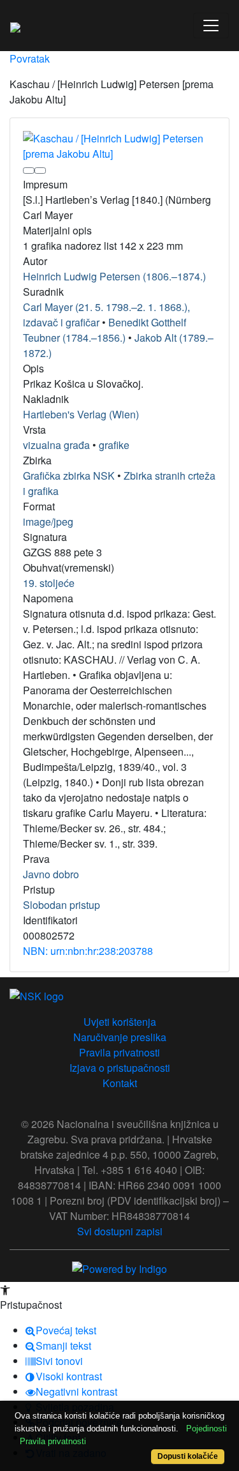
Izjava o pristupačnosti (119, 1067)
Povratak (30, 58)
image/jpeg (48, 521)
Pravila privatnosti (119, 1052)
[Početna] (15, 25)
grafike (114, 445)
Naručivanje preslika (119, 1037)
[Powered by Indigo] (119, 1267)
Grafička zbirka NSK (69, 475)
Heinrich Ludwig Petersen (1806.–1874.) (114, 276)
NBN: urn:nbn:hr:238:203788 (88, 950)
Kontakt (120, 1083)
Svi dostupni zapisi (120, 1231)
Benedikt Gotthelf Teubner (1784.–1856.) (104, 330)
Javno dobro (51, 874)
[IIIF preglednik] (28, 170)
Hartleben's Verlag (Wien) (81, 414)
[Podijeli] (40, 170)
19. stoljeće (49, 582)
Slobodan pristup (61, 904)
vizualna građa (56, 445)
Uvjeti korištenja (119, 1021)
